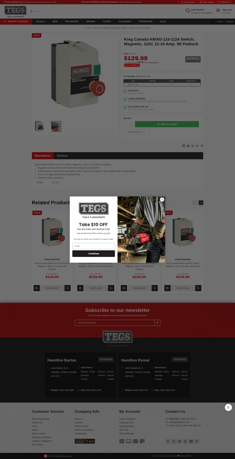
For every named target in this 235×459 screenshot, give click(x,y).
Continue (93, 253)
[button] (228, 407)
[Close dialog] (162, 199)
